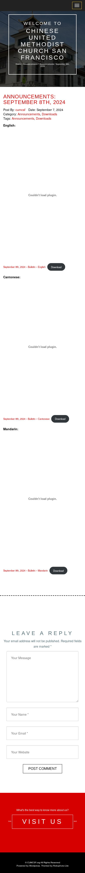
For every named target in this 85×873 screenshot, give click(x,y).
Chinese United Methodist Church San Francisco (42, 44)
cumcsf (20, 109)
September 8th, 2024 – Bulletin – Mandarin (25, 570)
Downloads (49, 114)
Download (56, 267)
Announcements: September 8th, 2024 (34, 99)
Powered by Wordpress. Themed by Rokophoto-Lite (43, 866)
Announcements (30, 64)
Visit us (42, 821)
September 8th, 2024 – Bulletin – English (24, 267)
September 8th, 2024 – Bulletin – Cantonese (26, 418)
